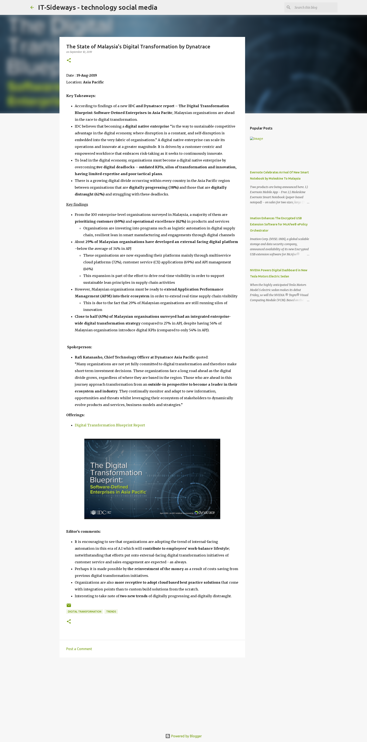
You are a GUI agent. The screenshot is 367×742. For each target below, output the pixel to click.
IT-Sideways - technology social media (97, 7)
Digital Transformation (84, 611)
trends (111, 611)
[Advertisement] (152, 693)
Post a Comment (79, 649)
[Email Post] (68, 607)
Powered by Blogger (186, 736)
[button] (68, 60)
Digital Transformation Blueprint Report (110, 425)
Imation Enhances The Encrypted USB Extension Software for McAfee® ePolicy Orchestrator (279, 224)
